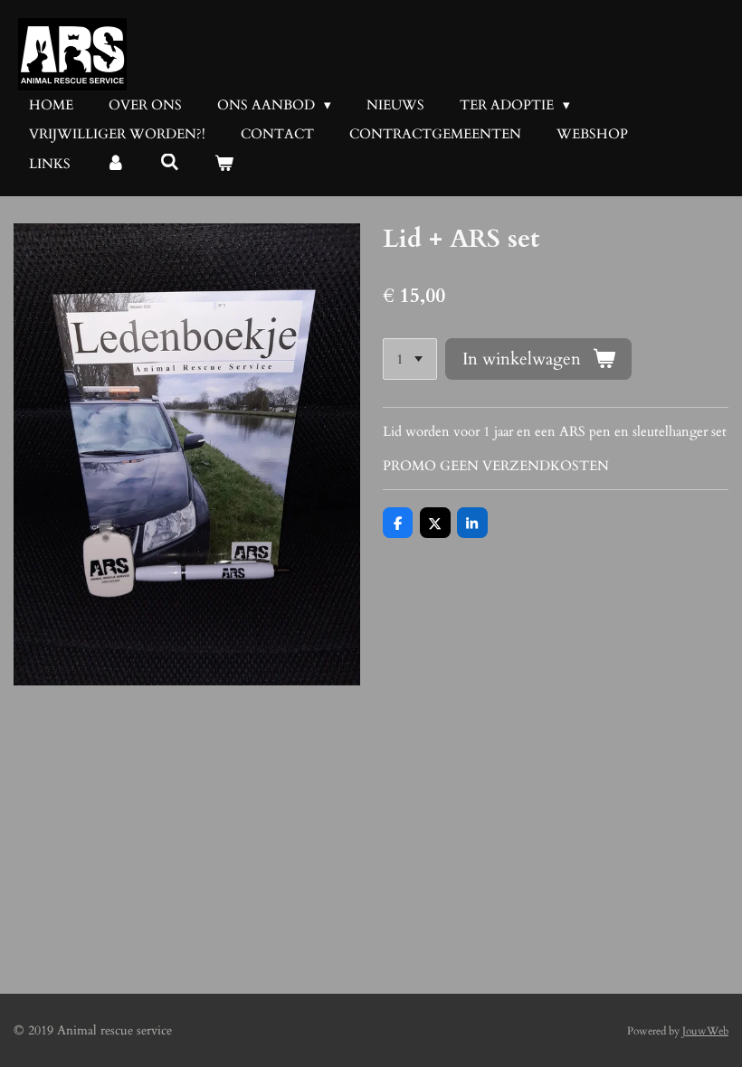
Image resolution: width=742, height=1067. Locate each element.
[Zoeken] (169, 162)
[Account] (115, 164)
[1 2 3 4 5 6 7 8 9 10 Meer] (410, 359)
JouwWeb (705, 1031)
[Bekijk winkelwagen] (224, 164)
